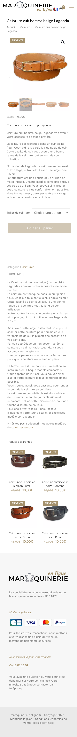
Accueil (11, 27)
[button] (63, 42)
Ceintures (25, 27)
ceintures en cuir (22, 427)
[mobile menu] (71, 6)
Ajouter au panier (39, 228)
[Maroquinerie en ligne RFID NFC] (30, 6)
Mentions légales (21, 718)
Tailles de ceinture (18, 212)
